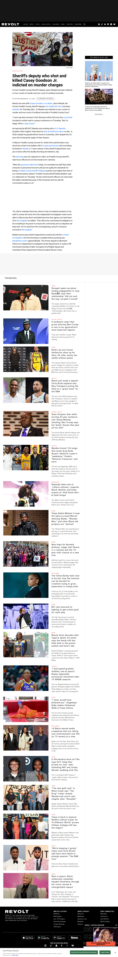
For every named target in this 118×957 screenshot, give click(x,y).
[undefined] (99, 71)
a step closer (28, 123)
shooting (19, 157)
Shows (25, 24)
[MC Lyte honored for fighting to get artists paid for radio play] (25, 616)
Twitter (111, 24)
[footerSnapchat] (56, 947)
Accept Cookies (105, 952)
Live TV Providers (59, 919)
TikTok (102, 24)
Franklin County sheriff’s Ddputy (32, 171)
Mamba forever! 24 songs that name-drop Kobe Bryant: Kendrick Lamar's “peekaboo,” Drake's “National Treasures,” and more (64, 455)
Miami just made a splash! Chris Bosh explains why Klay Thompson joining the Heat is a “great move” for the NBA (64, 386)
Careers (80, 924)
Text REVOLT (104, 919)
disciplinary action (19, 241)
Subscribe (78, 24)
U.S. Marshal (60, 128)
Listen (38, 24)
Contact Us (104, 916)
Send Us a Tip (82, 919)
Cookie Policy (15, 955)
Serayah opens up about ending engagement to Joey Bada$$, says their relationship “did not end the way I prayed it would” (65, 293)
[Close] (115, 952)
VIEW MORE (98, 114)
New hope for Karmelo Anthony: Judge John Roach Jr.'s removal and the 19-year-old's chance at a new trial (65, 550)
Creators (70, 24)
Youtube (114, 24)
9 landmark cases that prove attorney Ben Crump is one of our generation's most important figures (64, 325)
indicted (15, 109)
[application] (100, 936)
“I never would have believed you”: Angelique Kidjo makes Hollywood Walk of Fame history (64, 704)
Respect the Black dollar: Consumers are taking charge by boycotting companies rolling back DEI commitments (98, 84)
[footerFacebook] (62, 947)
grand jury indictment (29, 165)
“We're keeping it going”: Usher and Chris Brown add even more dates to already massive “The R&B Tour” (64, 853)
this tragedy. (27, 230)
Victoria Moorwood (21, 98)
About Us (81, 914)
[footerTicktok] (51, 947)
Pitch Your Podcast (60, 921)
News (63, 24)
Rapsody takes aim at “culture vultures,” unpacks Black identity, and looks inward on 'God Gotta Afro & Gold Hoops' (65, 489)
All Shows (57, 914)
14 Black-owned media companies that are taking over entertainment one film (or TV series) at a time (65, 732)
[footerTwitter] (67, 947)
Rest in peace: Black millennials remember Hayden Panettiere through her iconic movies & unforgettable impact (65, 881)
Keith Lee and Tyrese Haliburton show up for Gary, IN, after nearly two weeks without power (64, 353)
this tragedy (21, 221)
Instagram (99, 24)
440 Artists (57, 927)
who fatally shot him (53, 106)
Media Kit (81, 921)
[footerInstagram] (45, 947)
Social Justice (46, 24)
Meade (25, 149)
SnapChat (105, 24)
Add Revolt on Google (46, 98)
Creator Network (59, 924)
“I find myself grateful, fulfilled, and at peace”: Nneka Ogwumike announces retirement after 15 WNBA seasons (65, 674)
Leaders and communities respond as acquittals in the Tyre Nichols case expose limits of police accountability (97, 108)
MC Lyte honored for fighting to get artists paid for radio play (65, 610)
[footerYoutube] (73, 947)
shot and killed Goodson (54, 131)
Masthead (81, 916)
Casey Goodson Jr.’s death (41, 103)
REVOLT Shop (105, 921)
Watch (32, 24)
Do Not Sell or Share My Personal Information (84, 952)
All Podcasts (58, 916)
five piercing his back (50, 146)
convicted (67, 117)
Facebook (108, 24)
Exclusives (55, 24)
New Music (55, 482)
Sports (54, 378)
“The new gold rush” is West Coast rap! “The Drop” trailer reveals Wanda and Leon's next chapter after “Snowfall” (63, 793)
